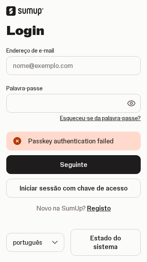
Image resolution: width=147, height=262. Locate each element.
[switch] (131, 103)
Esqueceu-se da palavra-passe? (100, 118)
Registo (99, 208)
